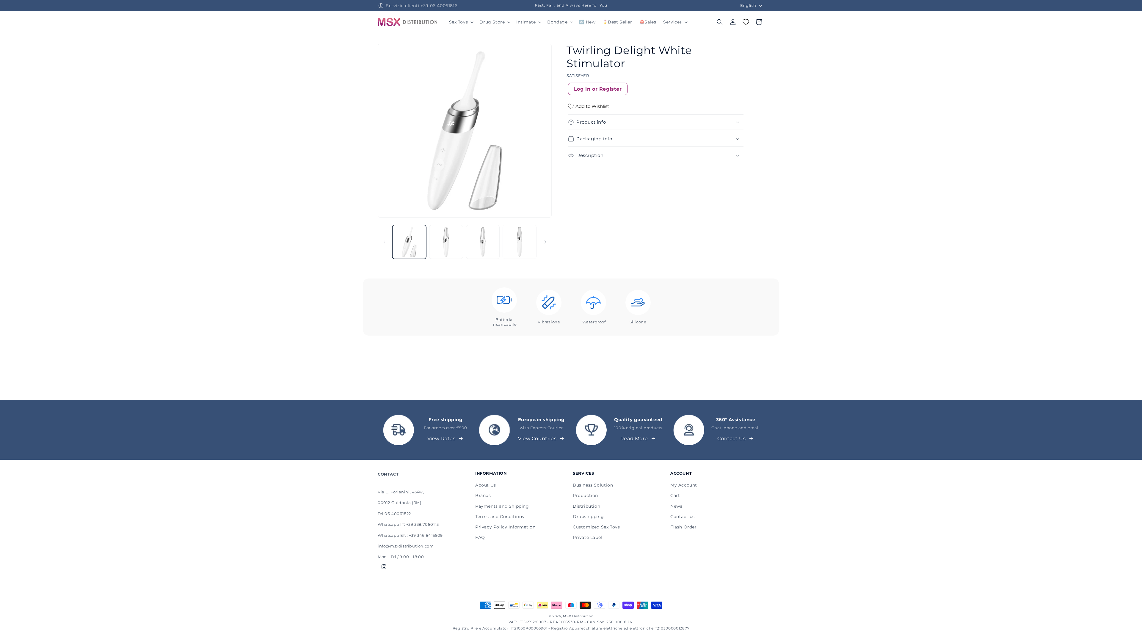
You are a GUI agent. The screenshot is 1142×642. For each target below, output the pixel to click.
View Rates (441, 438)
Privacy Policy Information (505, 527)
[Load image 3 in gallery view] (483, 242)
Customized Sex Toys (596, 527)
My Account (683, 485)
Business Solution (593, 485)
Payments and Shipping (502, 506)
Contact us (682, 516)
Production (585, 495)
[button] (460, 22)
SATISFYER (578, 75)
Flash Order (683, 527)
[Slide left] (384, 241)
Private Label (587, 537)
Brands (483, 495)
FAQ (480, 537)
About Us (485, 485)
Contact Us (731, 438)
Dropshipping (588, 516)
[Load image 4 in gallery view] (520, 242)
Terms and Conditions (499, 516)
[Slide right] (545, 241)
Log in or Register (598, 89)
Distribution (586, 506)
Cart (675, 495)
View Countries (537, 438)
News (676, 506)
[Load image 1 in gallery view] (409, 242)
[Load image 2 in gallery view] (446, 242)
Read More (634, 438)
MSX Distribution (578, 616)
